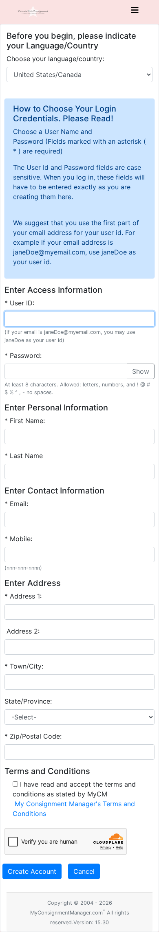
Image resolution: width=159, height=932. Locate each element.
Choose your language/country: (55, 59)
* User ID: (19, 303)
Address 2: (22, 631)
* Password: (23, 355)
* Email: (16, 504)
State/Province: (28, 701)
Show (140, 371)
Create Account (32, 871)
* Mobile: (18, 539)
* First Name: (24, 421)
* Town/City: (23, 666)
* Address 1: (23, 596)
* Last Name (23, 456)
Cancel (84, 871)
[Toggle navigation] (135, 12)
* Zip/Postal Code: (33, 736)
